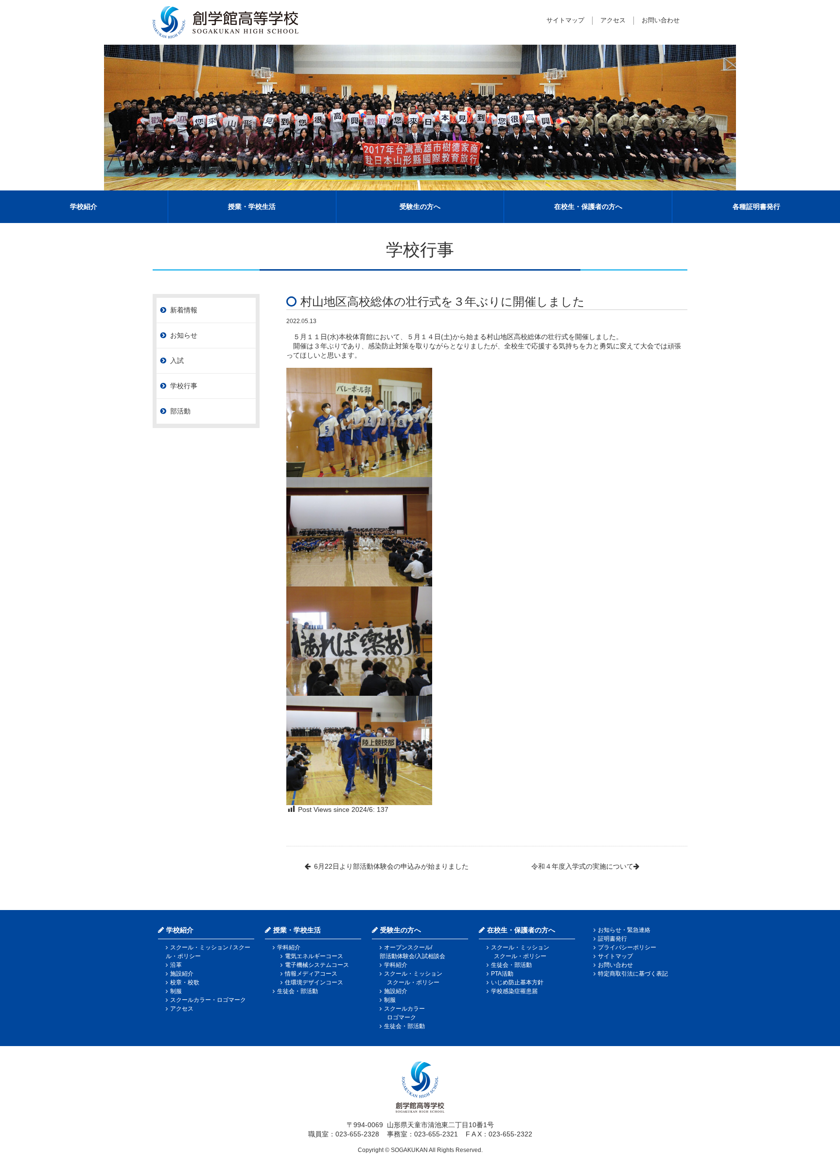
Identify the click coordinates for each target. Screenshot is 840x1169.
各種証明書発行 (756, 206)
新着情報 (183, 310)
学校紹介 (83, 206)
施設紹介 (181, 973)
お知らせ (183, 335)
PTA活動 (502, 973)
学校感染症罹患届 (514, 991)
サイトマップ (565, 20)
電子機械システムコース (317, 965)
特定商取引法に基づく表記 (633, 973)
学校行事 (183, 386)
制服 (176, 991)
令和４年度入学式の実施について (582, 866)
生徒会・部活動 (297, 991)
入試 (177, 360)
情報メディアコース (311, 973)
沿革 (176, 965)
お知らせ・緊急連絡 (624, 930)
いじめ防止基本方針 (517, 982)
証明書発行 (612, 938)
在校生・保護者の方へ (588, 206)
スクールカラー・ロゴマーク (208, 1000)
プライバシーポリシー (627, 947)
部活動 (180, 411)
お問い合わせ (661, 20)
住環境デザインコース (314, 982)
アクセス (613, 20)
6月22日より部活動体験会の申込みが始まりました (391, 866)
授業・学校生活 (252, 206)
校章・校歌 (184, 982)
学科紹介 (288, 947)
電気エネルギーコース (314, 956)
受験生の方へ (420, 206)
